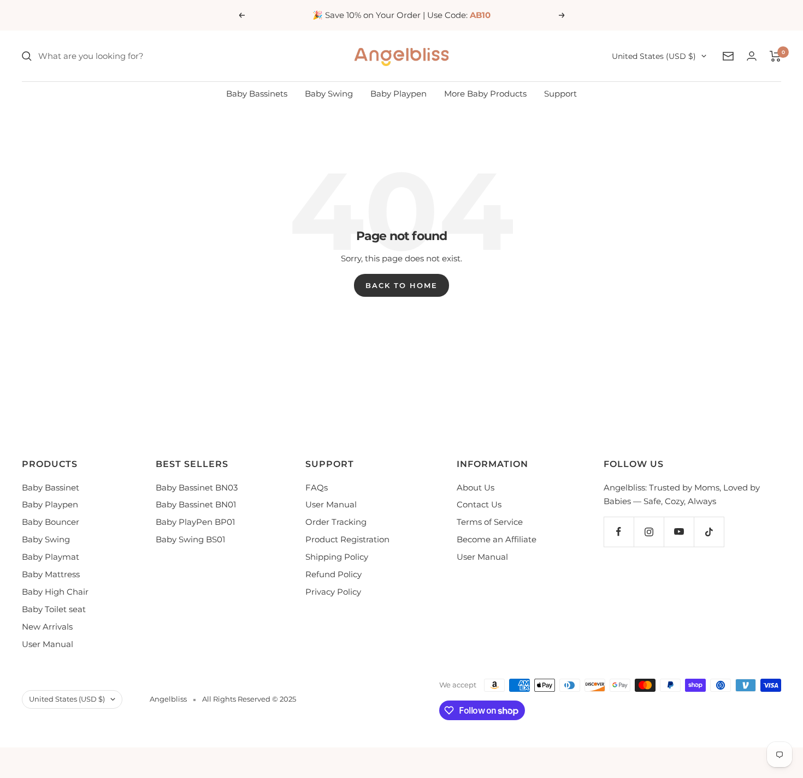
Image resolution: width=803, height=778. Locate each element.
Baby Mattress (51, 574)
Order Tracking (336, 522)
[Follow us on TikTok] (709, 532)
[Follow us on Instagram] (649, 532)
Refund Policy (333, 574)
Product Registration (347, 539)
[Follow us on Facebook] (619, 532)
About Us (475, 487)
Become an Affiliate (496, 539)
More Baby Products (485, 93)
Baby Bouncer (50, 522)
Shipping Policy (336, 557)
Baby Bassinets (256, 93)
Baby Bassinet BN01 (196, 504)
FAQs (316, 487)
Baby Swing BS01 (190, 539)
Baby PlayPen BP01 (195, 522)
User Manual (47, 644)
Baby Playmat (50, 557)
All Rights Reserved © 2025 (249, 699)
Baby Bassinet (50, 487)
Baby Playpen (398, 93)
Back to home (401, 285)
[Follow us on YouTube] (679, 532)
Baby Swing (329, 93)
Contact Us (479, 504)
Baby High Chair (55, 592)
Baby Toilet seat (54, 609)
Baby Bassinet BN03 (197, 487)
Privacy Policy (333, 592)
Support (560, 93)
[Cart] (775, 56)
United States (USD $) (654, 56)
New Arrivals (47, 626)
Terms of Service (490, 522)
